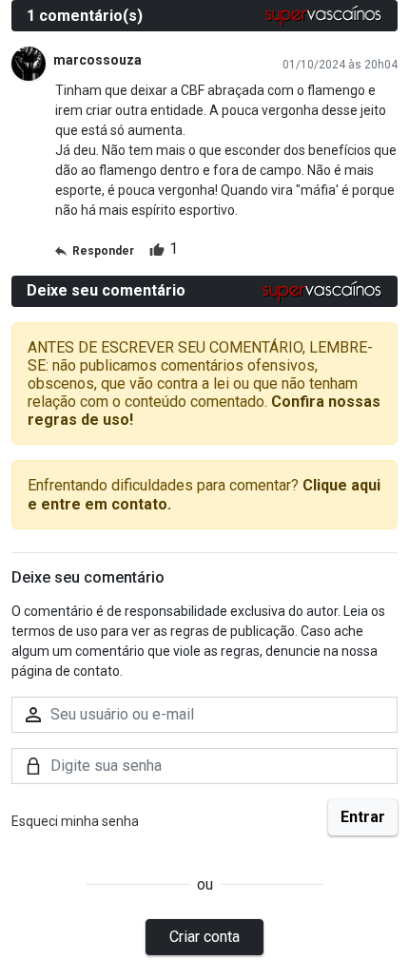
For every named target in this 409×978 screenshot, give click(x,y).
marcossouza (97, 59)
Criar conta (204, 937)
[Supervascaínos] (323, 16)
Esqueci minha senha (75, 821)
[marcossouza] (28, 64)
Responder (103, 251)
